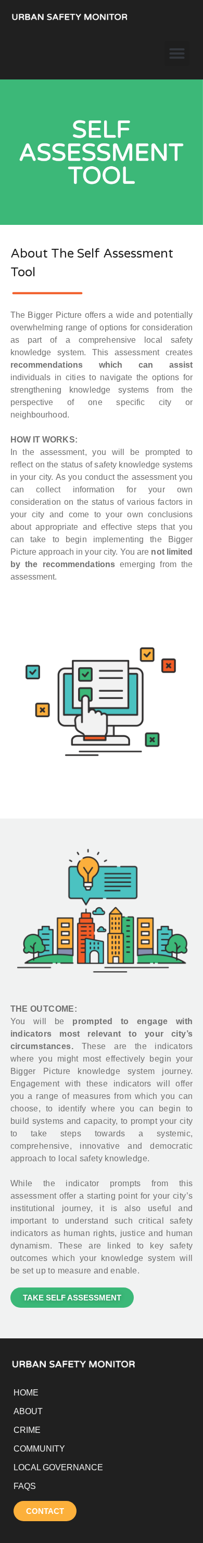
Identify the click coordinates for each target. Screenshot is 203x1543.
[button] (176, 53)
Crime (27, 1430)
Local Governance (58, 1467)
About (28, 1411)
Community (39, 1448)
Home (26, 1392)
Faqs (25, 1486)
